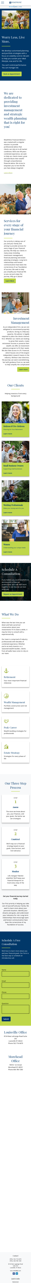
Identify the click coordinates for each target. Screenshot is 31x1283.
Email (4, 981)
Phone (4, 992)
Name (4, 970)
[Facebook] (14, 1273)
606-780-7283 (17, 1261)
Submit (6, 1019)
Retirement (15, 1282)
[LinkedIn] (17, 1273)
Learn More (8, 173)
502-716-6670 (17, 1259)
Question (5, 1003)
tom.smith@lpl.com (15, 1271)
